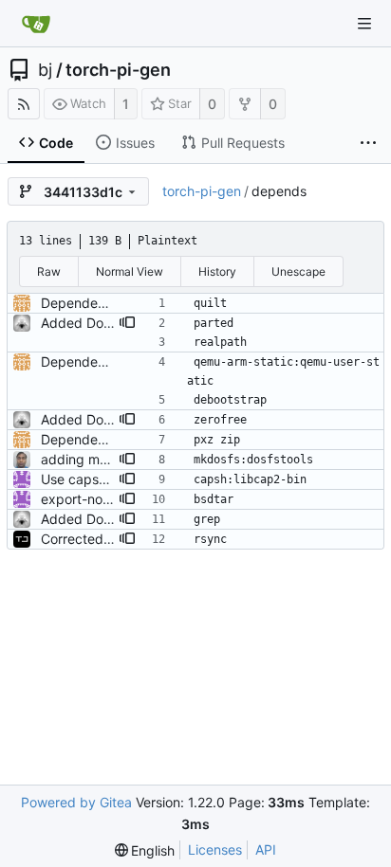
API (265, 849)
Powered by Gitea (76, 802)
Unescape (298, 271)
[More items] (368, 143)
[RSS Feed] (24, 103)
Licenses (215, 849)
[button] (127, 323)
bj (45, 70)
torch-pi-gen (118, 70)
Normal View (129, 271)
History (217, 271)
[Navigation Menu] (364, 24)
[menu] (145, 850)
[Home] (36, 24)
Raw (49, 271)
